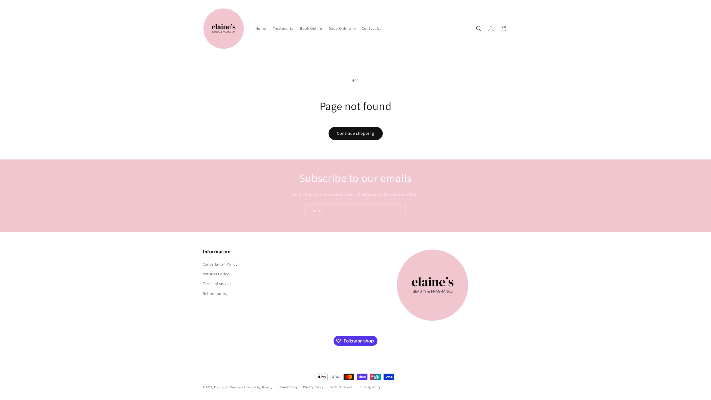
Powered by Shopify (258, 387)
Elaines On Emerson (228, 387)
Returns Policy (216, 273)
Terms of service (217, 283)
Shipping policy (369, 387)
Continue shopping (355, 133)
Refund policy (215, 293)
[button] (342, 28)
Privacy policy (313, 387)
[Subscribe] (399, 210)
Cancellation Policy (220, 264)
